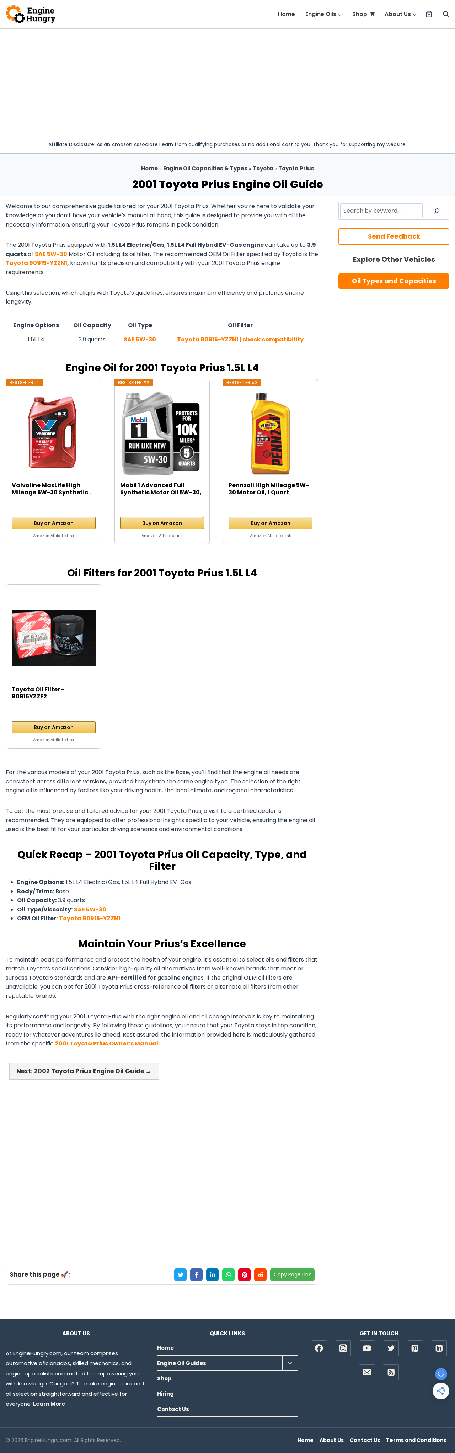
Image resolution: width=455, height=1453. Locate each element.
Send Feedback (394, 236)
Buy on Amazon (54, 523)
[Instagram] (343, 1348)
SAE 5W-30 (51, 254)
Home (286, 14)
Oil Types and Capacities (394, 280)
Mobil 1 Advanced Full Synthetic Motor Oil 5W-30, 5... (161, 489)
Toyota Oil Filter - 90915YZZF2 (38, 693)
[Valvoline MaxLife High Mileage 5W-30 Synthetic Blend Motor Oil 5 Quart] (54, 433)
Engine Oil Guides (181, 1363)
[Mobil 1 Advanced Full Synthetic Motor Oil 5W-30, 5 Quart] (162, 433)
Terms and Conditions (416, 1440)
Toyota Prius (296, 168)
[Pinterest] (415, 1348)
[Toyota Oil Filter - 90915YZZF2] (54, 638)
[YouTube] (367, 1348)
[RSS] (391, 1372)
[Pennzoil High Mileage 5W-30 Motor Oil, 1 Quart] (270, 433)
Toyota (263, 168)
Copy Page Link (292, 1274)
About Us (332, 1440)
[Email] (367, 1372)
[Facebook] (319, 1348)
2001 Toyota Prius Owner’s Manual (106, 1043)
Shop (359, 14)
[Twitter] (391, 1348)
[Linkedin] (439, 1348)
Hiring (165, 1394)
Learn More (49, 1403)
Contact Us (173, 1409)
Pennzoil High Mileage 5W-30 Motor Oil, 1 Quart (269, 489)
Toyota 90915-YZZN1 (36, 263)
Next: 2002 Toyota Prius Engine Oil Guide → (83, 1071)
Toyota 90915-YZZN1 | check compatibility (240, 339)
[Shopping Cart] (428, 14)
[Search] (437, 210)
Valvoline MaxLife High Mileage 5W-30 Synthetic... (52, 489)
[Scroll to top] (437, 1425)
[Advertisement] (227, 82)
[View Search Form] (442, 14)
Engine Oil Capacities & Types (205, 168)
